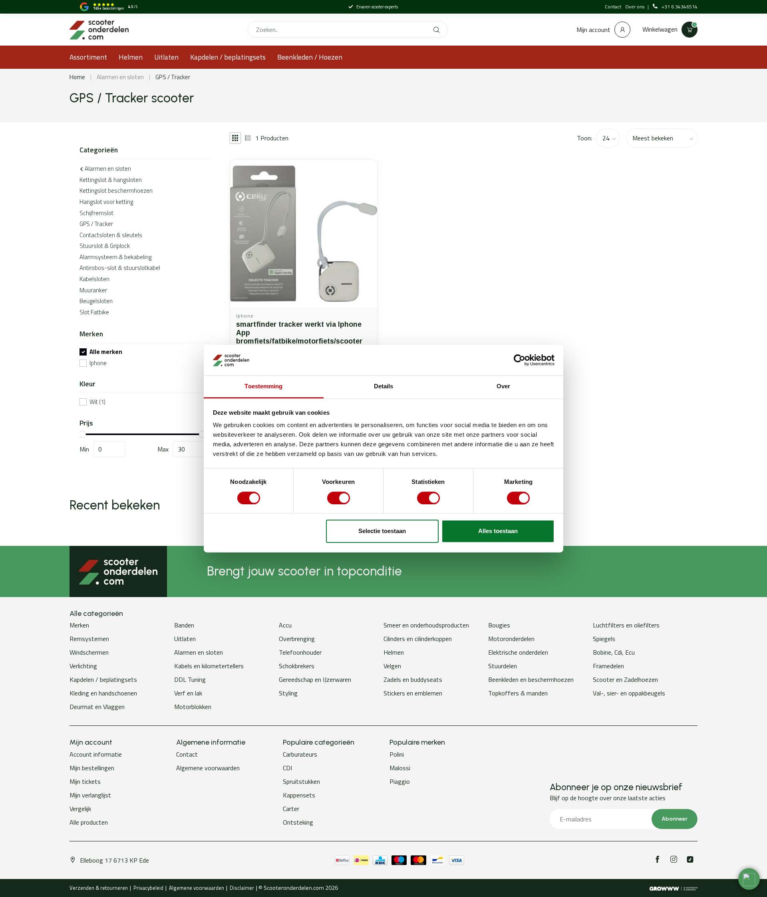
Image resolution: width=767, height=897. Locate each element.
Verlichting (83, 666)
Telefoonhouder (300, 652)
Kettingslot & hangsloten (110, 179)
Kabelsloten (94, 279)
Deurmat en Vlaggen (97, 706)
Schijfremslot (96, 213)
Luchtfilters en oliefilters (626, 625)
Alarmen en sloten (120, 77)
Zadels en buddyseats (413, 679)
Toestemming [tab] (263, 386)
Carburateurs (300, 754)
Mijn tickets (85, 781)
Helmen (131, 57)
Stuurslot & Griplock (104, 245)
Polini (396, 754)
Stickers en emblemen (413, 693)
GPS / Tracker (172, 77)
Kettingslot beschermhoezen (116, 190)
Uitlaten (166, 57)
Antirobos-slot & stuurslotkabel (119, 267)
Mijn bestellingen (92, 768)
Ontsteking (298, 822)
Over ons (635, 6)
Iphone (98, 363)
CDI (287, 768)
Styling (288, 693)
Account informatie (96, 754)
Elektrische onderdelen (518, 652)
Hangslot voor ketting (106, 201)
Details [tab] (383, 386)
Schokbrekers (296, 666)
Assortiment (88, 57)
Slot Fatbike (94, 312)
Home (77, 77)
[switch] (338, 497)
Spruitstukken (301, 781)
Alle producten (89, 822)
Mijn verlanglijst (90, 795)
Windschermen (89, 652)
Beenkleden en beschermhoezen (531, 679)
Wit (97, 402)
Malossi (399, 768)
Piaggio (399, 781)
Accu (285, 625)
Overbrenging (297, 638)
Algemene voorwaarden (208, 768)
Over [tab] (503, 386)
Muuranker (93, 290)
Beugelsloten (96, 301)
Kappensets (299, 795)
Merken (79, 625)
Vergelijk (80, 808)
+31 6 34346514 (679, 6)
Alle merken (105, 352)
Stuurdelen (502, 666)
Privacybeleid (148, 888)
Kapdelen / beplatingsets (228, 57)
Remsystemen (89, 638)
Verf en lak (188, 693)
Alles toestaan (498, 531)
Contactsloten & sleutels (110, 235)
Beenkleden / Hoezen (309, 57)
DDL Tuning (190, 679)
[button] (749, 879)
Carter (291, 808)
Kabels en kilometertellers (209, 666)
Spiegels (604, 638)
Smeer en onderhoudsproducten (426, 625)
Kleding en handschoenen (103, 693)
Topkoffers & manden (518, 693)
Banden (184, 625)
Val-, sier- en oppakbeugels (629, 693)
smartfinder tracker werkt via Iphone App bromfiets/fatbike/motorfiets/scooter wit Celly (299, 337)
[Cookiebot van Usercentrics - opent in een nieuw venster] (519, 360)
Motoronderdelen (511, 638)
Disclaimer (242, 888)
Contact (613, 6)
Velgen (392, 666)
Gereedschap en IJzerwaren (315, 679)
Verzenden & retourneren (99, 888)
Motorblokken (192, 706)
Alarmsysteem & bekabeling (115, 257)
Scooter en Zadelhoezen (625, 679)
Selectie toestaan (382, 531)
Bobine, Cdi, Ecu (614, 652)
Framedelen (608, 666)
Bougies (499, 625)
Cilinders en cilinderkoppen (418, 638)
